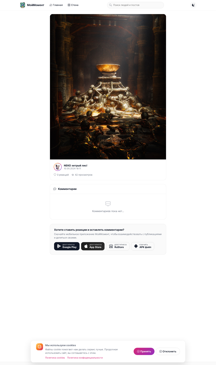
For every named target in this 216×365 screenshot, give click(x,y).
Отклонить (169, 351)
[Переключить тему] (193, 5)
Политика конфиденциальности (85, 357)
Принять (145, 351)
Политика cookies (55, 357)
